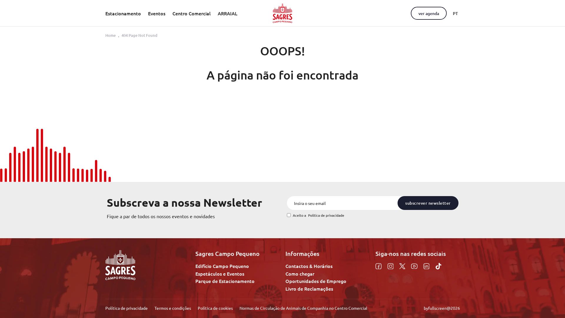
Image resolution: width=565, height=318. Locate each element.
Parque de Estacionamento (225, 281)
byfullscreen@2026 (442, 308)
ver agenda (428, 13)
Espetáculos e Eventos (219, 273)
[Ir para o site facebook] (379, 265)
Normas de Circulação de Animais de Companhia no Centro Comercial (303, 308)
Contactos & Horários (309, 266)
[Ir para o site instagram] (391, 265)
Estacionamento (123, 13)
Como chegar (299, 273)
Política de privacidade (326, 215)
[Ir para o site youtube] (415, 265)
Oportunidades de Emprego (315, 281)
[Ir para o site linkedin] (427, 265)
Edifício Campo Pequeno (222, 266)
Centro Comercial (191, 13)
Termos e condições (173, 308)
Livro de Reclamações (309, 288)
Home (110, 35)
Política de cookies (216, 308)
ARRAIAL (227, 13)
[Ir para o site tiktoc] (438, 265)
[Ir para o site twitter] (403, 265)
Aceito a (318, 215)
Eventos (156, 13)
